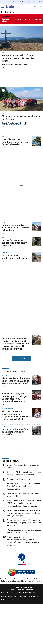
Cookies (3, 596)
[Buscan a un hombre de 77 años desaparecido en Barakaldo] (36, 430)
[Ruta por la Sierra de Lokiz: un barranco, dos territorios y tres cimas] (21, 38)
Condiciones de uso (29, 592)
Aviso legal (4, 592)
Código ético (12, 596)
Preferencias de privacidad (9, 600)
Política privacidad (15, 592)
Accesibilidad (22, 596)
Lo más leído (10, 461)
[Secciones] (2, 7)
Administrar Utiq (33, 596)
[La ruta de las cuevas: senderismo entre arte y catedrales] (36, 241)
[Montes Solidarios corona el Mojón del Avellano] (21, 99)
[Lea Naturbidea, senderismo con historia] (36, 257)
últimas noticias (13, 371)
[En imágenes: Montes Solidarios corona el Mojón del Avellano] (36, 226)
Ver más (21, 359)
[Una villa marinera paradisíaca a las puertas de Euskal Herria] (36, 141)
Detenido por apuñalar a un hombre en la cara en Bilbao (21, 20)
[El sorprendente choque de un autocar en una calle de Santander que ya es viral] (36, 380)
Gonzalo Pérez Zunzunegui (11, 65)
